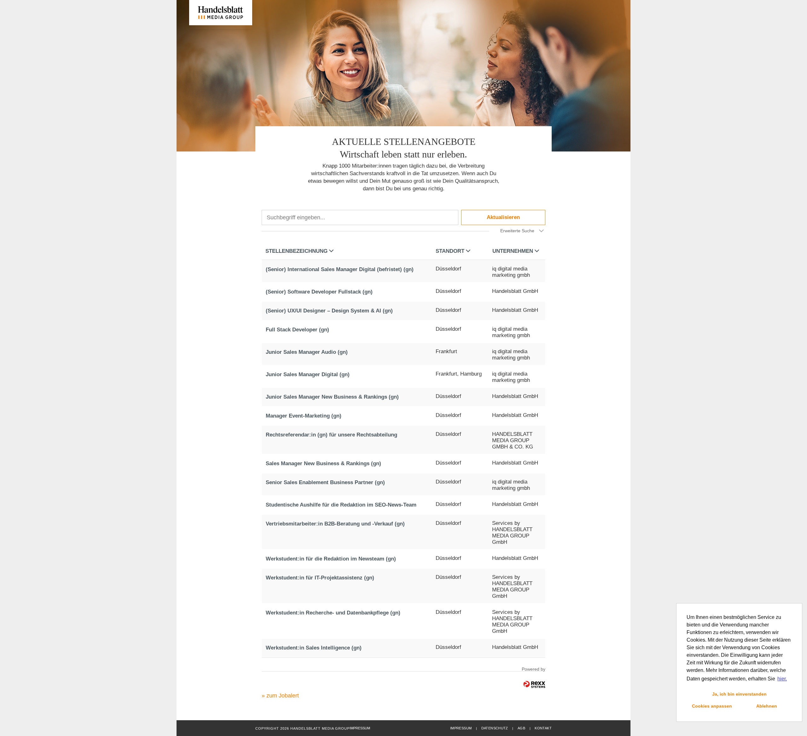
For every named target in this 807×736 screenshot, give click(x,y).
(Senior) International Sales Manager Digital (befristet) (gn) (340, 269)
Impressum (461, 728)
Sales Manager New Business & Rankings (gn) (323, 463)
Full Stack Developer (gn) (297, 330)
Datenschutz (494, 728)
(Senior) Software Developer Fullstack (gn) (319, 292)
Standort (450, 251)
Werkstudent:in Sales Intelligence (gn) (314, 648)
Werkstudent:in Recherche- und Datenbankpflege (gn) (333, 613)
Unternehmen (512, 251)
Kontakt (543, 728)
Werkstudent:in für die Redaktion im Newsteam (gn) (331, 559)
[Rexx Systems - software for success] (534, 684)
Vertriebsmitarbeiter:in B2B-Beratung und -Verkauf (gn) (335, 524)
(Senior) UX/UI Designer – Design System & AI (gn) (329, 311)
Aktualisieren (503, 217)
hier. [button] (782, 678)
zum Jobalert (282, 695)
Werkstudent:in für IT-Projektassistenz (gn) (320, 578)
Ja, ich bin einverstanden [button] (739, 694)
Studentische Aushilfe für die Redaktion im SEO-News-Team (341, 505)
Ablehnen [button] (766, 706)
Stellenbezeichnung (296, 251)
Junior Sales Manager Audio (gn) (307, 352)
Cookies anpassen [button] (712, 706)
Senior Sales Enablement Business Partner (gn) (325, 482)
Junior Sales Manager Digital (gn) (308, 374)
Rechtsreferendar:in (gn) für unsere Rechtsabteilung (331, 435)
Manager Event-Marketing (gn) (303, 416)
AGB (521, 728)
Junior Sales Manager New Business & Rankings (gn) (332, 397)
